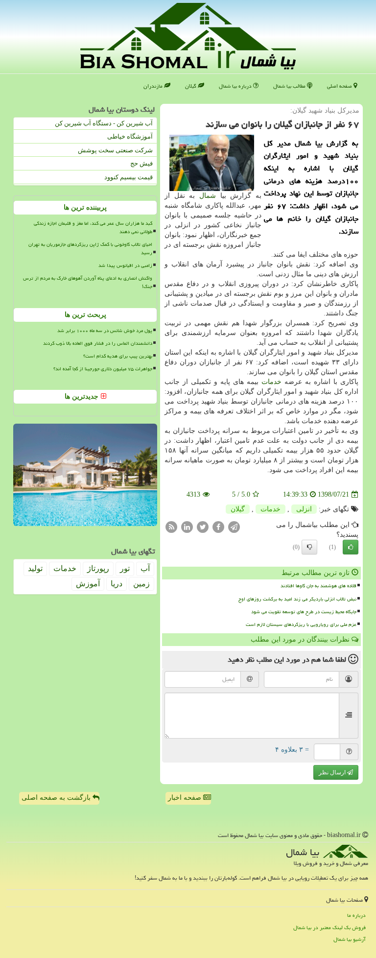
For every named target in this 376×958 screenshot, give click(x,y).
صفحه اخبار (185, 797)
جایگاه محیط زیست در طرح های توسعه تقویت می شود (303, 612)
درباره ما (356, 915)
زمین (141, 583)
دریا (116, 583)
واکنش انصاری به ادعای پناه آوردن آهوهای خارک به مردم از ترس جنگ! (87, 282)
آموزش (88, 583)
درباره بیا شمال (236, 86)
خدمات (271, 381)
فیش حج (141, 163)
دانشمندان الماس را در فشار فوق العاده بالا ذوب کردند (97, 343)
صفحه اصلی (340, 86)
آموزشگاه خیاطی (130, 136)
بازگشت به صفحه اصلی (57, 797)
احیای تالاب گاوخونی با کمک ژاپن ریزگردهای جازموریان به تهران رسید (90, 249)
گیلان (191, 86)
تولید (35, 568)
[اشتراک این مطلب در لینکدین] (187, 526)
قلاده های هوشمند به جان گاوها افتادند (318, 586)
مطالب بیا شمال (290, 86)
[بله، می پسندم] (350, 547)
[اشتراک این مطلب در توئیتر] (203, 526)
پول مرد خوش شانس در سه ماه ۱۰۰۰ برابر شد (104, 330)
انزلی (304, 509)
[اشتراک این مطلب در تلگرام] (234, 526)
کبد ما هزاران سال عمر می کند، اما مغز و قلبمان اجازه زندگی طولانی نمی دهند (93, 227)
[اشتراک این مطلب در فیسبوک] (218, 526)
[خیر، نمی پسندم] (309, 547)
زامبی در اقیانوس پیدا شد (125, 265)
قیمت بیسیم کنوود (128, 177)
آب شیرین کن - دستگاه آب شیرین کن (104, 123)
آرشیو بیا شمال (349, 939)
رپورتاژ (98, 568)
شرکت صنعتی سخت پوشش (115, 150)
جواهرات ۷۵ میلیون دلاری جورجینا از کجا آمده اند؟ (102, 369)
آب (145, 568)
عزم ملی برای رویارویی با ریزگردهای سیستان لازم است (301, 624)
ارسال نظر (333, 772)
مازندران (153, 86)
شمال (207, 195)
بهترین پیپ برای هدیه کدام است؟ (117, 356)
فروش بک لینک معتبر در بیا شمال (329, 927)
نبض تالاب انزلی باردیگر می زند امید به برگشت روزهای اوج (297, 599)
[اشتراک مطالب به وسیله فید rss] (171, 526)
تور (125, 568)
